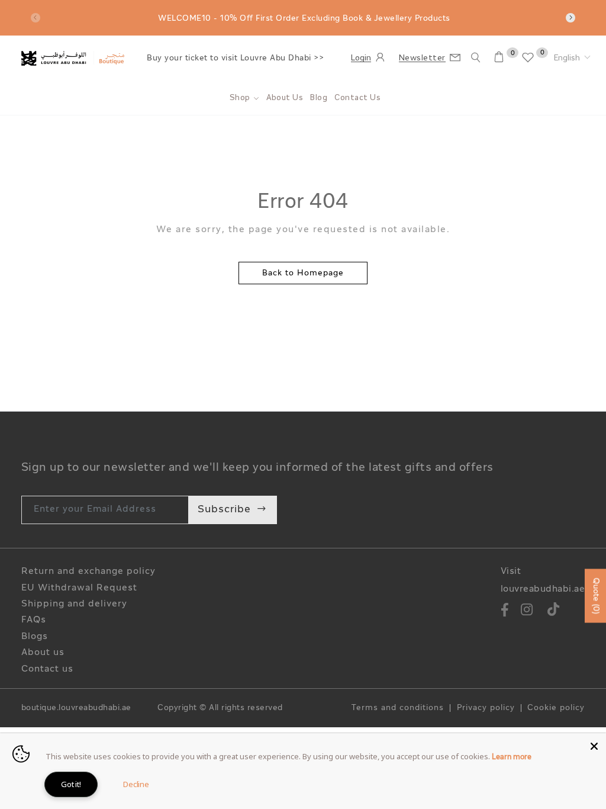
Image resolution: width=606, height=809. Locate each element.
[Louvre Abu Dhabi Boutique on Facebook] (505, 611)
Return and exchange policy (88, 572)
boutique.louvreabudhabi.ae (76, 708)
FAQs (33, 620)
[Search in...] (476, 58)
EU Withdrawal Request (79, 588)
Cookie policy (556, 708)
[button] (572, 59)
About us (43, 653)
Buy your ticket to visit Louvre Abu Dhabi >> (235, 58)
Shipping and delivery (74, 604)
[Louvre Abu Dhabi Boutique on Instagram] (527, 611)
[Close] (594, 745)
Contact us (47, 669)
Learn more (511, 757)
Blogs (34, 637)
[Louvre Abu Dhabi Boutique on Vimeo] (553, 611)
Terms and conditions (398, 708)
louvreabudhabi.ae (543, 589)
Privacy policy (486, 708)
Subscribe (224, 509)
